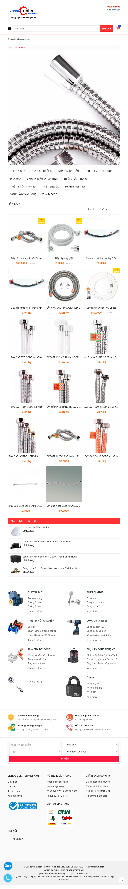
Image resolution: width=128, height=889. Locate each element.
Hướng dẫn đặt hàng (57, 781)
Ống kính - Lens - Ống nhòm (101, 663)
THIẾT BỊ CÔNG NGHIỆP (23, 186)
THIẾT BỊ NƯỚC (50, 186)
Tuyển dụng (14, 791)
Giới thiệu (13, 781)
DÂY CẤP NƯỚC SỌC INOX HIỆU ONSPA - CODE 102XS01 (77, 456)
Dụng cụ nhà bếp (37, 659)
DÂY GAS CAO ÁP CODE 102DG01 (64, 307)
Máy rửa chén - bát (75, 186)
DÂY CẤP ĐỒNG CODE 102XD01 (101, 456)
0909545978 (113, 6)
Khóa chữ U (93, 683)
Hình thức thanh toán (97, 795)
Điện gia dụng (35, 598)
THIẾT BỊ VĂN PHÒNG (75, 178)
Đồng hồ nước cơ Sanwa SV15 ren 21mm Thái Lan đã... (51, 568)
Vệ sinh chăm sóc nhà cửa (41, 655)
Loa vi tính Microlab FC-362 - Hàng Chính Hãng (47, 541)
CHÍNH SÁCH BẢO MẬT (98, 791)
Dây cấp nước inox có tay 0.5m (101, 258)
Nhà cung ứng (15, 795)
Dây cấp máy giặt (64, 258)
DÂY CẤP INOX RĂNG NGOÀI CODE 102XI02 (69, 406)
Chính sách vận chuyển (98, 781)
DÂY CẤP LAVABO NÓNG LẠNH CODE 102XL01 (33, 456)
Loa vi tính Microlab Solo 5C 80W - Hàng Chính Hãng (50, 556)
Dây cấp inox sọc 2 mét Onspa (26, 258)
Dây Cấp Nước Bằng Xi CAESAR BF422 (67, 505)
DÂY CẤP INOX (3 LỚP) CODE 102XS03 (104, 406)
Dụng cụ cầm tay (95, 626)
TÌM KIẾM (64, 758)
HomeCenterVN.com (94, 866)
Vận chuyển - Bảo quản (99, 634)
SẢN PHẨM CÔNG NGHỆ (23, 194)
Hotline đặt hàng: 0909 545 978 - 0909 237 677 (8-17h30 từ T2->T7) (62, 791)
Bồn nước (91, 598)
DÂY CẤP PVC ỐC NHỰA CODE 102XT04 (67, 357)
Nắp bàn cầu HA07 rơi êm (36, 527)
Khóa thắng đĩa (94, 687)
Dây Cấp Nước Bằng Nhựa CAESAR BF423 (31, 505)
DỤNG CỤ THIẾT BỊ (42, 171)
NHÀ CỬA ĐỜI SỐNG (69, 171)
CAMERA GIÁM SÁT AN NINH (42, 178)
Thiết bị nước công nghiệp (41, 634)
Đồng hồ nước (94, 606)
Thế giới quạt (35, 602)
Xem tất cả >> (35, 611)
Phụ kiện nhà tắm (37, 663)
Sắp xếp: (91, 209)
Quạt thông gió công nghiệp (42, 630)
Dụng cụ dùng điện (96, 630)
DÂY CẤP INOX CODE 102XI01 (26, 406)
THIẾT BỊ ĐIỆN (17, 171)
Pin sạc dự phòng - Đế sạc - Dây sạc (105, 659)
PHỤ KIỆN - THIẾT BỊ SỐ (100, 171)
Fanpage (18, 838)
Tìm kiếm (106, 28)
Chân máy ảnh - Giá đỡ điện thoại (104, 655)
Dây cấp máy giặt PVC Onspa (101, 307)
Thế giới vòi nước (95, 602)
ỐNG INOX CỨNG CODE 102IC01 (101, 357)
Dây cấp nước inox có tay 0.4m (26, 307)
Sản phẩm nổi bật (23, 521)
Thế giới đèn (34, 606)
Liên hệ (11, 786)
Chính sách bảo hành (97, 786)
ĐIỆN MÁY (15, 178)
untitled (32, 626)
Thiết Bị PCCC (49, 194)
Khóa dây (91, 691)
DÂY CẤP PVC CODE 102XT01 (26, 357)
